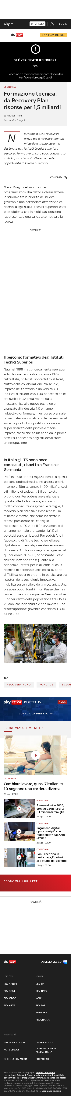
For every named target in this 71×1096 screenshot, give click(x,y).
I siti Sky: (8, 976)
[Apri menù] (5, 35)
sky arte (9, 1005)
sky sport (10, 984)
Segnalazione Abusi (52, 1091)
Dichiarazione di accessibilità (46, 1050)
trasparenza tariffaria (32, 1077)
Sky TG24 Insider (54, 34)
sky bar (40, 1005)
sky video (10, 998)
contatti (61, 1077)
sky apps (41, 991)
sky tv (40, 984)
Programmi (43, 1019)
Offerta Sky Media (15, 1059)
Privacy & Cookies (26, 1075)
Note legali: (10, 1034)
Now (39, 998)
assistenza (49, 1077)
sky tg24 (9, 991)
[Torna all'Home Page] (17, 35)
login (63, 23)
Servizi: (40, 976)
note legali (11, 1049)
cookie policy (45, 1042)
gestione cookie (14, 1042)
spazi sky (41, 1012)
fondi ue (46, 684)
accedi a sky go (51, 961)
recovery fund (19, 684)
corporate (43, 1059)
